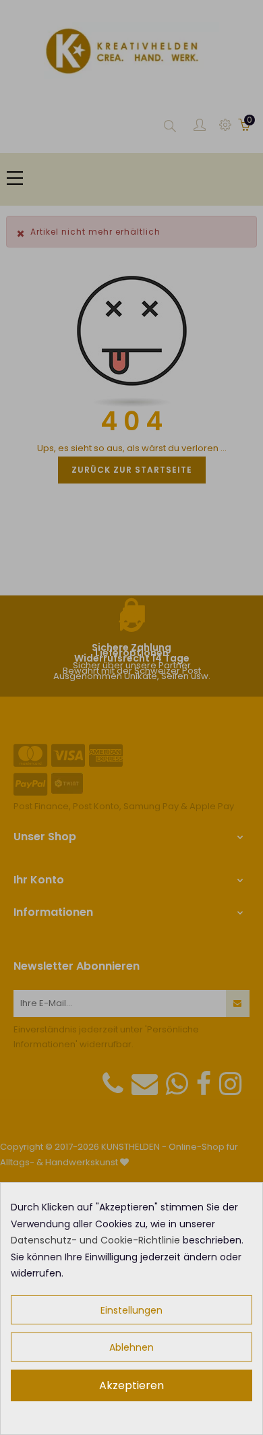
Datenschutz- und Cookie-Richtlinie (95, 1240)
